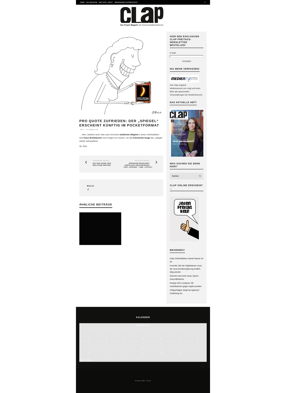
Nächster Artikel (142, 160)
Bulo (82, 129)
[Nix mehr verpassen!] (184, 82)
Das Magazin (91, 2)
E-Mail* (173, 53)
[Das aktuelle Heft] (186, 156)
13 (161, 343)
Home (82, 2)
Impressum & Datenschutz (126, 2)
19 (143, 348)
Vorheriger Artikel (101, 160)
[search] (200, 176)
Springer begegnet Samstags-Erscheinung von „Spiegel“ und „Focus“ (138, 165)
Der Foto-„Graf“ (106, 2)
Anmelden (186, 61)
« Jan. (82, 360)
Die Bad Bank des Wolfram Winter (102, 164)
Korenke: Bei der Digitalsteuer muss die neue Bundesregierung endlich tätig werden (186, 269)
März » (89, 360)
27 (161, 353)
